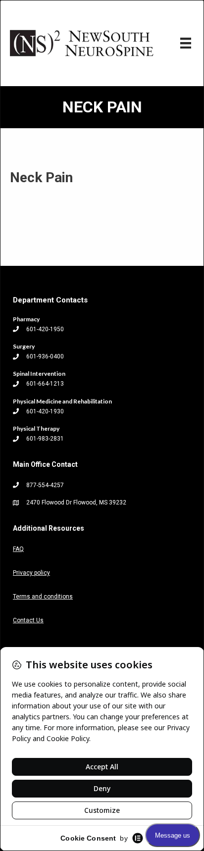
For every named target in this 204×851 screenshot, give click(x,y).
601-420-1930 (45, 411)
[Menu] (185, 43)
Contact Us (28, 620)
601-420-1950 (45, 329)
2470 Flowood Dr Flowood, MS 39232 (76, 502)
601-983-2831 (45, 438)
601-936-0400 (45, 356)
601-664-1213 (45, 383)
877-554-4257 (45, 485)
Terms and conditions (43, 596)
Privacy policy (31, 572)
